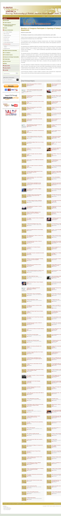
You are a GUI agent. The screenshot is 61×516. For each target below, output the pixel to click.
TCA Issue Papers (7, 44)
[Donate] (11, 91)
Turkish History (6, 40)
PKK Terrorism (6, 33)
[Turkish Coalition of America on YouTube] (11, 108)
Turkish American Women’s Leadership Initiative (10, 25)
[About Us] (49, 16)
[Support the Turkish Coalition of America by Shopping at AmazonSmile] (11, 101)
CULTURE (6, 70)
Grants (5, 27)
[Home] (43, 16)
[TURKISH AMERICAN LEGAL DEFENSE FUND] (11, 116)
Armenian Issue (7, 37)
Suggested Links (7, 48)
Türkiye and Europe (7, 35)
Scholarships (7, 59)
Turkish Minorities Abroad (8, 42)
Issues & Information (8, 30)
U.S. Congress (7, 52)
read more (30, 85)
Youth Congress (7, 22)
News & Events (7, 61)
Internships (6, 20)
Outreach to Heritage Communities (11, 57)
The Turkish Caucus (8, 54)
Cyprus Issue (6, 38)
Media (5, 63)
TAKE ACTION (7, 65)
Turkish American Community (10, 50)
